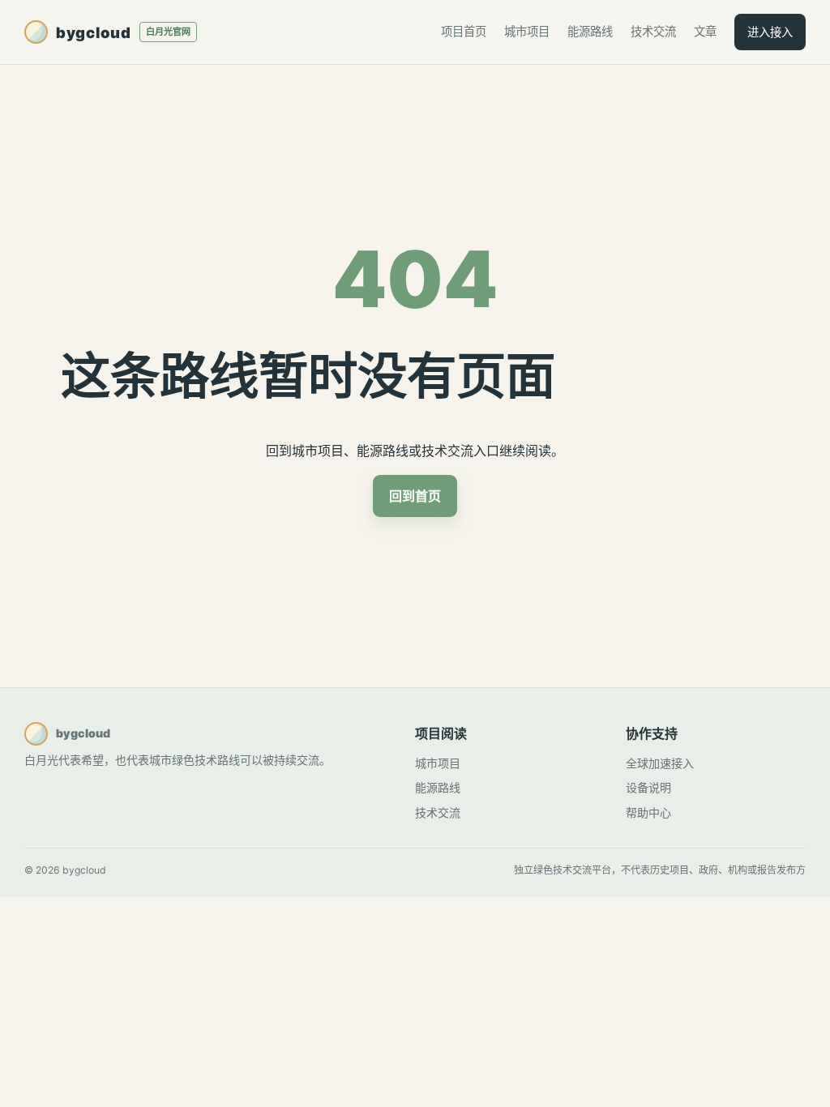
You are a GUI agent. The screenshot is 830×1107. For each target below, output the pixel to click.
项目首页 (463, 31)
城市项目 (527, 31)
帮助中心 (648, 812)
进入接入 (770, 32)
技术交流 (653, 31)
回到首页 (415, 496)
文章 (705, 31)
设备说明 (648, 787)
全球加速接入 (660, 763)
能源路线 (590, 31)
